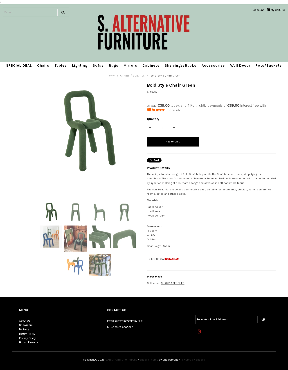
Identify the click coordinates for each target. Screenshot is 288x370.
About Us (24, 320)
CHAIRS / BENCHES (132, 75)
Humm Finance (28, 342)
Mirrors (130, 65)
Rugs (113, 65)
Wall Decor (240, 65)
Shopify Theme (149, 359)
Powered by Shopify (193, 359)
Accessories (213, 65)
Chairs (43, 65)
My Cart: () (277, 9)
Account (258, 9)
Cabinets (151, 65)
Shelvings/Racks (180, 65)
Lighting (80, 65)
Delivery (24, 329)
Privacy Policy (27, 338)
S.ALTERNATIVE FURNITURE (121, 359)
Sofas (98, 65)
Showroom (26, 325)
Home (111, 75)
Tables (60, 65)
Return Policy (27, 333)
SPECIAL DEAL (19, 65)
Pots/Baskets (269, 65)
